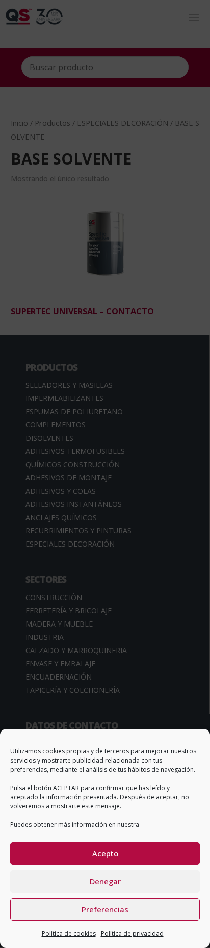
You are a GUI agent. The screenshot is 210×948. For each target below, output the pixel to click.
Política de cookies (69, 933)
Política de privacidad (132, 933)
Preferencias (105, 909)
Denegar (105, 881)
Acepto (105, 853)
